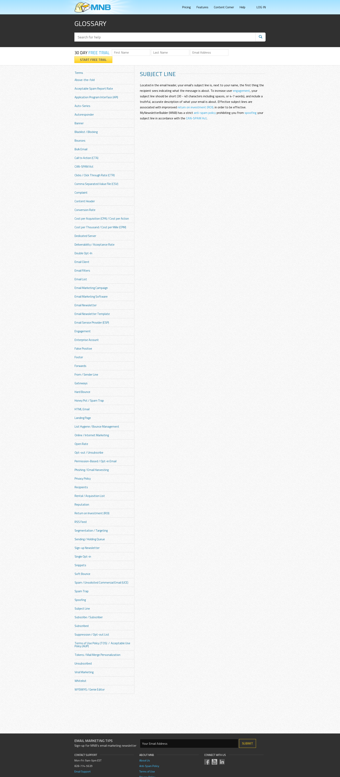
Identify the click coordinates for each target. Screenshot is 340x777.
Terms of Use (147, 771)
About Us (144, 760)
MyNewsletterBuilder (92, 7)
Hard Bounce (82, 392)
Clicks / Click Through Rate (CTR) (95, 175)
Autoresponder (84, 114)
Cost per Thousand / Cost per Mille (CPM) (100, 227)
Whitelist (80, 681)
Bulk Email (81, 149)
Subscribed (82, 626)
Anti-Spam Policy (149, 766)
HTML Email (82, 409)
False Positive (83, 348)
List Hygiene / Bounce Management (97, 426)
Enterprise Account (87, 340)
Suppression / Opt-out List (92, 634)
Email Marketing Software (91, 296)
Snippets (80, 565)
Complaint (81, 192)
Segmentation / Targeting (91, 530)
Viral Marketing (84, 672)
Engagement (83, 331)
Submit (247, 743)
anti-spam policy (205, 112)
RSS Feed (81, 522)
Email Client (82, 262)
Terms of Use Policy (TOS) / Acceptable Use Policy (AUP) (102, 644)
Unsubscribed (83, 663)
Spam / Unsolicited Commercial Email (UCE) (101, 582)
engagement (241, 90)
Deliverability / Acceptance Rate (95, 244)
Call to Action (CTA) (86, 158)
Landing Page (83, 418)
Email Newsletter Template (92, 314)
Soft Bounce (82, 574)
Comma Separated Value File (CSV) (96, 184)
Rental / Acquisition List (90, 496)
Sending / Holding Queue (90, 539)
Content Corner (224, 7)
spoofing (251, 112)
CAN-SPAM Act (84, 166)
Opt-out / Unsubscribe (89, 452)
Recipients (81, 487)
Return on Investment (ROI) (92, 513)
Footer (79, 357)
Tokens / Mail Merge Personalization (97, 655)
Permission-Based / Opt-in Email (95, 461)
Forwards (80, 366)
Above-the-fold (85, 80)
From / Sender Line (86, 374)
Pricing (186, 7)
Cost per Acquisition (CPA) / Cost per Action (102, 218)
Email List (81, 279)
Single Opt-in (83, 556)
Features (202, 7)
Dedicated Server (85, 236)
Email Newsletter (86, 305)
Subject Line (82, 608)
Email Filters (82, 270)
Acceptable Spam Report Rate (94, 88)
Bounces (80, 140)
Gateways (81, 383)
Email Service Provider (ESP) (92, 322)
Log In (261, 7)
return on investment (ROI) (195, 107)
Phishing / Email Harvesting (92, 470)
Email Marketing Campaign (91, 288)
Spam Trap (82, 591)
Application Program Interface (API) (96, 97)
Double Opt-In (83, 253)
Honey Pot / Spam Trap (89, 400)
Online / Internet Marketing (92, 435)
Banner (79, 123)
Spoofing (80, 600)
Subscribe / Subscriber (89, 617)
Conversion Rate (85, 210)
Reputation (82, 504)
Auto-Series (82, 106)
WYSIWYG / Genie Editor (90, 689)
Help (242, 7)
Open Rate (81, 444)
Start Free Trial (93, 59)
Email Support (82, 771)
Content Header (85, 201)
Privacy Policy (83, 478)
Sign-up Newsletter (87, 548)
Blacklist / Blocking (86, 132)
